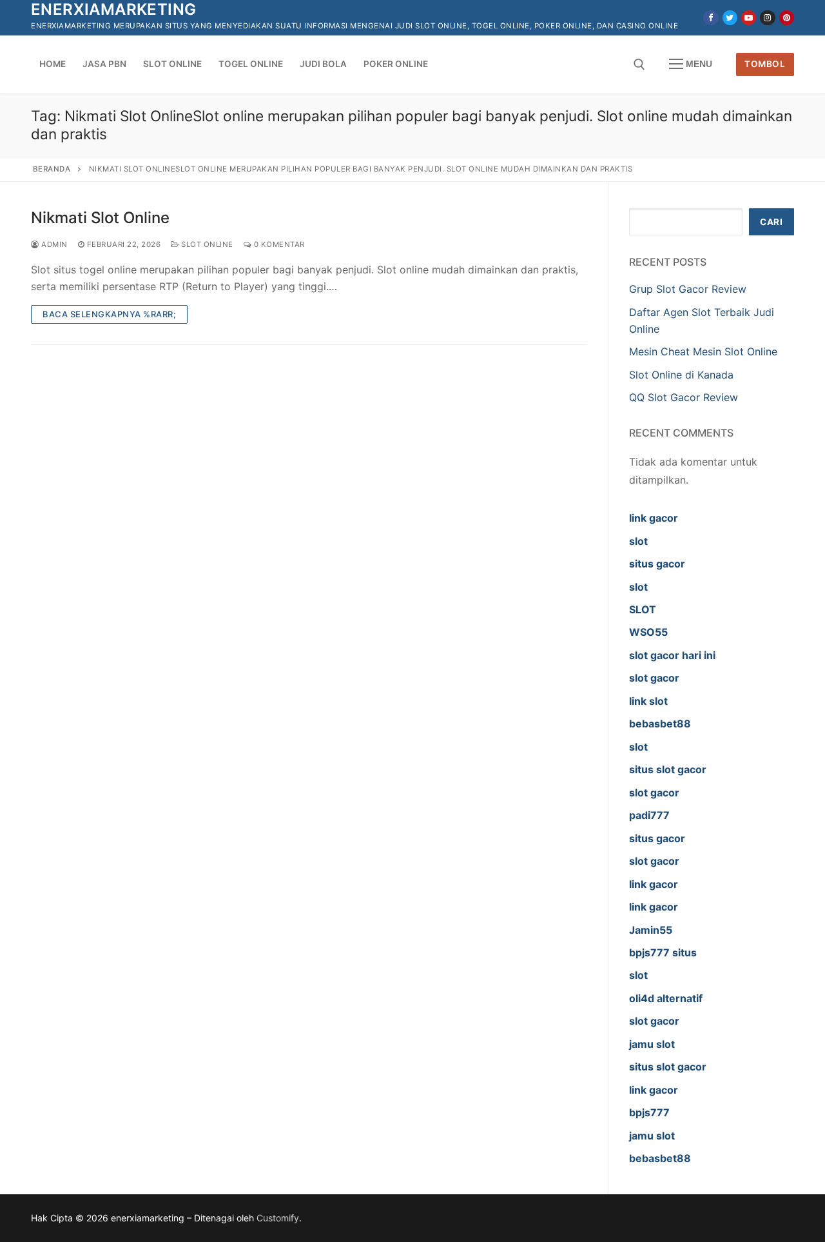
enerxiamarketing (113, 9)
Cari (771, 222)
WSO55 (648, 632)
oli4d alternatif (666, 998)
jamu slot (652, 1044)
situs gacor (657, 563)
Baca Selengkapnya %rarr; (109, 314)
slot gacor (654, 677)
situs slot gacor (667, 769)
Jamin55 (650, 929)
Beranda (52, 168)
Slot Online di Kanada (681, 374)
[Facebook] (710, 17)
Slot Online (206, 244)
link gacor (653, 517)
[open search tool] (639, 64)
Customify (278, 1217)
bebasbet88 (660, 723)
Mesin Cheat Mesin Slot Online (703, 351)
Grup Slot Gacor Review (687, 288)
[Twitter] (730, 17)
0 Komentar (278, 244)
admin (53, 244)
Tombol (764, 64)
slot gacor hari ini (672, 655)
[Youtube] (748, 17)
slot (638, 541)
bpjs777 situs (663, 952)
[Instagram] (767, 17)
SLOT (642, 609)
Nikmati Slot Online (100, 217)
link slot (648, 701)
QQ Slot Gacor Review (683, 397)
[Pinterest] (786, 17)
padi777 (649, 815)
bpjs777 (649, 1112)
